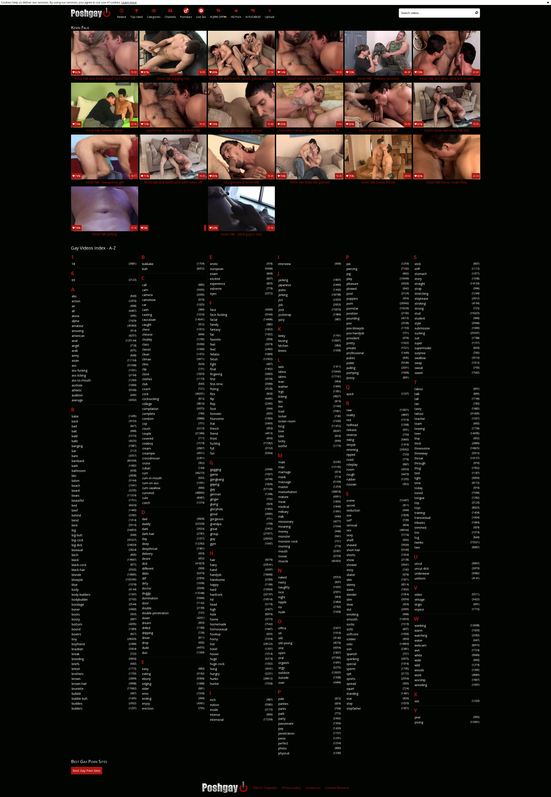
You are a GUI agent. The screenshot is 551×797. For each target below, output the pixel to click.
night (309, 597)
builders (104, 708)
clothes (173, 379)
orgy (309, 668)
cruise (173, 463)
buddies (104, 703)
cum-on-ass (173, 483)
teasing (447, 428)
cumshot (173, 493)
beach (104, 486)
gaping (241, 484)
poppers (378, 298)
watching (447, 635)
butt (173, 269)
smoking (378, 614)
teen (447, 433)
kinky (309, 336)
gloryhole (241, 509)
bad (104, 426)
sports (378, 679)
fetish (241, 359)
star (378, 698)
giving (241, 504)
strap (447, 289)
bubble (104, 694)
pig (378, 274)
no (309, 607)
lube (309, 436)
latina (309, 372)
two (447, 547)
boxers (104, 634)
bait (104, 431)
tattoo (447, 414)
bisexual (104, 550)
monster (309, 536)
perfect (309, 743)
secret (378, 505)
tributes (447, 523)
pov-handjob (378, 333)
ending (173, 698)
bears (104, 495)
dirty (173, 583)
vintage (447, 599)
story (447, 279)
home (241, 619)
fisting (241, 389)
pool (378, 294)
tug (447, 537)
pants (309, 709)
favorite (241, 339)
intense (241, 715)
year (447, 717)
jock (309, 310)
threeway (447, 453)
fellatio (241, 354)
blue (104, 585)
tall (447, 399)
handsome (241, 580)
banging (104, 446)
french (241, 428)
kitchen (309, 346)
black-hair (104, 570)
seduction (378, 510)
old (309, 638)
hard (241, 590)
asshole (104, 385)
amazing (104, 331)
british (104, 669)
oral (309, 658)
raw (378, 410)
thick (447, 443)
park (309, 714)
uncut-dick (447, 568)
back (104, 421)
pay (309, 728)
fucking (241, 443)
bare (104, 456)
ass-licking (104, 375)
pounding (378, 318)
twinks (447, 542)
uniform (447, 578)
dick (173, 563)
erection (173, 708)
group (241, 534)
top (447, 503)
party (309, 718)
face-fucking (241, 315)
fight (241, 364)
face (241, 310)
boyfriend (104, 644)
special (378, 664)
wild (447, 665)
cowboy (173, 443)
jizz (309, 300)
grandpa (241, 524)
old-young (309, 643)
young (447, 722)
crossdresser (173, 458)
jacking (309, 280)
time (447, 483)
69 (104, 280)
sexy (378, 535)
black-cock (104, 565)
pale (309, 699)
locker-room (309, 421)
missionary (309, 521)
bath (104, 466)
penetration (309, 733)
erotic (241, 264)
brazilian (104, 649)
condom (173, 419)
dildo (173, 573)
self (378, 520)
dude (173, 648)
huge (241, 659)
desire (173, 559)
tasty (447, 409)
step (378, 703)
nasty (309, 582)
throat (447, 458)
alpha (104, 321)
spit (378, 674)
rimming (378, 450)
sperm (378, 669)
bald (104, 436)
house (241, 654)
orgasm (309, 663)
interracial (241, 720)
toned (447, 493)
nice (309, 592)
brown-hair (104, 684)
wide (447, 660)
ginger (241, 499)
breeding (104, 659)
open (309, 653)
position (378, 313)
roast (378, 459)
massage (309, 482)
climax (173, 359)
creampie (173, 453)
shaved (378, 545)
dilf (173, 578)
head (241, 604)
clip (173, 369)
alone (104, 316)
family (241, 325)
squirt (378, 689)
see (378, 515)
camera (173, 295)
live (309, 406)
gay (241, 489)
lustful (309, 446)
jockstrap (309, 315)
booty (104, 619)
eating (173, 674)
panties (309, 704)
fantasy (241, 329)
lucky (309, 441)
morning (309, 546)
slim (378, 599)
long (309, 426)
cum (173, 473)
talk (447, 394)
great (241, 529)
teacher (447, 419)
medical (309, 507)
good (241, 514)
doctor (173, 588)
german (241, 494)
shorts (378, 555)
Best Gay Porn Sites (87, 771)
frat (241, 424)
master (309, 487)
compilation (173, 409)
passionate (309, 723)
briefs (104, 664)
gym (241, 544)
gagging (241, 469)
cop (173, 424)
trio (447, 532)
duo (173, 653)
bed (104, 505)
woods (447, 670)
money (309, 531)
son (378, 649)
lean (309, 382)
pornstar (378, 308)
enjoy (173, 703)
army (104, 356)
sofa (378, 629)
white (447, 655)
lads (309, 367)
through (447, 463)
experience (241, 284)
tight (447, 478)
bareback (104, 461)
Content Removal (337, 787)
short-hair (378, 550)
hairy (241, 565)
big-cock (104, 540)
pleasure (378, 284)
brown (104, 679)
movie (309, 556)
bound (104, 629)
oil (309, 633)
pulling (378, 368)
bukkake (173, 264)
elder (173, 689)
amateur (104, 326)
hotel (241, 649)
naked (309, 577)
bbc (104, 476)
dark (173, 529)
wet (447, 650)
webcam (447, 645)
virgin (447, 604)
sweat (447, 368)
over (309, 683)
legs (309, 391)
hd (241, 599)
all (104, 311)
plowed (378, 289)
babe (104, 416)
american (104, 336)
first (241, 379)
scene (378, 500)
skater (378, 575)
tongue (447, 498)
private (378, 348)
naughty (309, 587)
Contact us (313, 787)
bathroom (104, 471)
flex (241, 394)
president (378, 338)
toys (447, 508)
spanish (378, 654)
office (309, 628)
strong (447, 308)
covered (173, 438)
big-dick (104, 545)
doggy (173, 593)
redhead (378, 425)
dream (173, 623)
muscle (309, 561)
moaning (309, 526)
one (309, 648)
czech (173, 503)
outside (309, 678)
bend (104, 520)
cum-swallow (173, 488)
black (104, 560)
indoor (241, 705)
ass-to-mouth (104, 380)
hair (241, 560)
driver (173, 638)
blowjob (104, 580)
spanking (378, 659)
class (173, 344)
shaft (378, 540)
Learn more (129, 2)
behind (104, 515)
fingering (241, 374)
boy (104, 639)
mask (309, 477)
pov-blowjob (378, 328)
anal (104, 341)
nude (309, 612)
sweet (447, 373)
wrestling (447, 685)
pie (378, 264)
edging (173, 684)
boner (104, 609)
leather (309, 387)
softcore (378, 634)
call (173, 285)
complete (173, 414)
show (378, 560)
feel (241, 344)
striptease (447, 298)
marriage (309, 472)
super (447, 343)
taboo (447, 389)
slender (378, 594)
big (104, 530)
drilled (173, 628)
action (104, 301)
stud (447, 313)
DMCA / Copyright (265, 787)
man (309, 467)
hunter (241, 684)
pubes (378, 358)
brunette (104, 689)
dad (173, 519)
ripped (378, 455)
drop (173, 643)
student (447, 318)
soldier (378, 639)
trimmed (447, 528)
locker (309, 416)
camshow (173, 300)
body (104, 590)
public (378, 363)
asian (104, 360)
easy (173, 669)
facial (241, 320)
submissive (447, 328)
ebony (173, 679)
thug (447, 468)
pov (378, 323)
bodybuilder (104, 599)
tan (447, 404)
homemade (241, 624)
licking (309, 396)
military (309, 512)
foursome (241, 419)
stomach (447, 274)
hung (241, 669)
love (309, 431)
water (447, 640)
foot (241, 409)
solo (378, 644)
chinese (173, 334)
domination (173, 598)
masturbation (309, 492)
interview (309, 264)
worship (447, 680)
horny (241, 639)
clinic (173, 364)
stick (447, 264)
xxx (447, 701)
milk (309, 517)
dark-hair (173, 534)
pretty (378, 343)
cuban (173, 468)
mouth (309, 551)
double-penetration (173, 613)
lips (309, 401)
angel (104, 346)
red (378, 420)
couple (173, 433)
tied (447, 473)
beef (104, 510)
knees (309, 351)
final (241, 369)
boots (104, 614)
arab (104, 351)
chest (173, 329)
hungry (241, 674)
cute (173, 498)
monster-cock (309, 541)
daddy (173, 524)
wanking (447, 625)
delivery (173, 554)
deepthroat (173, 549)
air (104, 306)
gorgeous (241, 519)
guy (241, 539)
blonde (104, 575)
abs (104, 296)
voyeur (447, 609)
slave (378, 590)
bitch (104, 555)
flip (241, 399)
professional (378, 353)
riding (378, 440)
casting (173, 315)
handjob (241, 575)
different (173, 568)
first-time (241, 384)
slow (378, 604)
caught (173, 325)
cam (173, 290)
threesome (447, 448)
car (173, 305)
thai (447, 438)
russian (378, 484)
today (447, 488)
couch (173, 428)
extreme (241, 289)
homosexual (241, 629)
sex (378, 530)
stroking (447, 303)
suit (447, 338)
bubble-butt (104, 698)
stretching (447, 294)
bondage (104, 604)
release (378, 430)
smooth (378, 619)
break (104, 654)
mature (309, 497)
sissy (378, 570)
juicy (309, 320)
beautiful (104, 500)
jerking (309, 295)
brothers (104, 674)
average (104, 400)
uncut (447, 563)
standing (378, 694)
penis (309, 738)
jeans (309, 290)
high (241, 609)
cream (173, 448)
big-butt (104, 535)
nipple (309, 602)
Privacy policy (291, 787)
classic (173, 349)
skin (378, 580)
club (173, 384)
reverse (378, 435)
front (241, 438)
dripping (173, 633)
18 (104, 264)
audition (104, 395)
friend (241, 433)
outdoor (309, 673)
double (173, 608)
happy (241, 585)
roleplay (378, 464)
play (378, 279)
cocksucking (173, 399)
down (173, 618)
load (309, 411)
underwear (447, 573)
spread (378, 684)
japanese (309, 285)
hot (241, 644)
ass (104, 365)
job (309, 305)
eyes (241, 294)
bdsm (104, 481)
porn (378, 303)
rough (378, 474)
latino (309, 377)
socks (378, 624)
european (241, 269)
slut (378, 609)
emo (173, 694)
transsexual (447, 518)
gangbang (241, 479)
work (447, 675)
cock (173, 394)
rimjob (378, 445)
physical (309, 753)
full (241, 448)
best (104, 525)
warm (447, 630)
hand (241, 570)
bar (104, 451)
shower (378, 565)
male (309, 462)
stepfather (378, 708)
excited (241, 279)
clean (173, 354)
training (447, 513)
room (378, 469)
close (173, 374)
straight (447, 284)
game (241, 474)
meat (309, 502)
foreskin (241, 414)
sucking (447, 333)
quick (378, 394)
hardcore (241, 594)
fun (241, 453)
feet (241, 349)
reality (378, 415)
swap (447, 363)
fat (241, 334)
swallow (447, 358)
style (447, 323)
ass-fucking (104, 370)
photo (309, 748)
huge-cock (241, 664)
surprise (447, 353)
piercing (378, 269)
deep (173, 544)
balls (104, 441)
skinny (378, 585)
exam (241, 274)
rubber (378, 479)
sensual (378, 525)
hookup (241, 634)
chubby (173, 339)
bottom (104, 624)
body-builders (104, 594)
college (173, 404)
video (447, 594)
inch (241, 700)
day (173, 539)
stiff (447, 269)
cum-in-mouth (173, 478)
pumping (378, 373)
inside (241, 710)
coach (173, 389)
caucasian (173, 320)
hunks (241, 679)
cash (173, 310)
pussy (378, 378)
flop (241, 404)
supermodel (447, 348)
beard (104, 490)
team (447, 424)
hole (241, 614)
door (173, 603)
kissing (309, 341)
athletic (104, 390)
